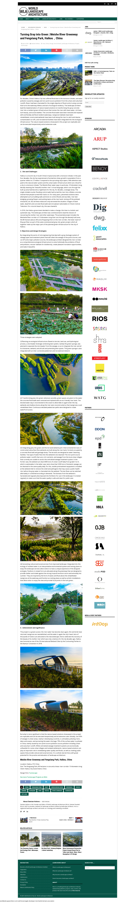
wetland (24, 794)
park (39, 790)
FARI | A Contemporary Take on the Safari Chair (104, 72)
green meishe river (57, 787)
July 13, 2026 (98, 86)
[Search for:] (105, 22)
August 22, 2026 (98, 35)
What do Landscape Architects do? (62, 871)
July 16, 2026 (98, 56)
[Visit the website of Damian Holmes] (21, 811)
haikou (78, 787)
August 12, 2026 (98, 45)
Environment (57, 43)
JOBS (61, 19)
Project (77, 43)
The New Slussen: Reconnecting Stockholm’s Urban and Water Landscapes (104, 82)
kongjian (32, 790)
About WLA (23, 872)
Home (21, 19)
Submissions (23, 877)
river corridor (57, 790)
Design (51, 43)
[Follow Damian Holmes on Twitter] (23, 811)
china (26, 787)
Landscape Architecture (68, 43)
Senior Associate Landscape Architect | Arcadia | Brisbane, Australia (104, 52)
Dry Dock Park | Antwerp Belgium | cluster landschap (51, 849)
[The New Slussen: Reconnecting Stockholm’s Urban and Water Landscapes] (88, 82)
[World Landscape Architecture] (33, 16)
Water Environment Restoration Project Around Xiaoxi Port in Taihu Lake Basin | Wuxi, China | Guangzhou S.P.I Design (72, 851)
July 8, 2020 (26, 43)
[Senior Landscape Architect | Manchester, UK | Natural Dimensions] (88, 42)
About (28, 19)
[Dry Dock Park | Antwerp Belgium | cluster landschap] (51, 839)
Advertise (23, 874)
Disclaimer (23, 885)
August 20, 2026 (98, 75)
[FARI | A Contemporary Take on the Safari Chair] (88, 73)
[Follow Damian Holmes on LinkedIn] (26, 811)
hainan (24, 790)
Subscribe (88, 106)
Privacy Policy (24, 882)
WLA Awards (69, 19)
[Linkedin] (108, 3)
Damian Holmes (35, 43)
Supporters (80, 19)
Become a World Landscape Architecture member (34, 867)
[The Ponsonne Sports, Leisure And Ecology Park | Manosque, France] (30, 839)
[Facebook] (112, 3)
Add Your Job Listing (91, 62)
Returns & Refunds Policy (27, 887)
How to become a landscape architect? (63, 878)
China (47, 43)
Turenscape (33, 773)
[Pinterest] (115, 3)
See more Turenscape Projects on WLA (33, 777)
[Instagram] (104, 3)
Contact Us (23, 880)
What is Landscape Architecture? (62, 867)
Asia (44, 43)
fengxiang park (37, 787)
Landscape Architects (49, 19)
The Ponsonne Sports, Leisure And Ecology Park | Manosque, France (29, 850)
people (47, 790)
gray (46, 787)
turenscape (24, 45)
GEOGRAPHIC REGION (34, 27)
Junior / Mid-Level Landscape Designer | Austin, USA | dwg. (103, 32)
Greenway (69, 787)
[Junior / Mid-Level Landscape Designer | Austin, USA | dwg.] (88, 33)
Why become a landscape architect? (63, 874)
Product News (90, 67)
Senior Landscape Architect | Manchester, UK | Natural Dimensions (103, 42)
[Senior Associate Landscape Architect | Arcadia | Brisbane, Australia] (88, 53)
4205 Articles (46, 801)
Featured (36, 19)
